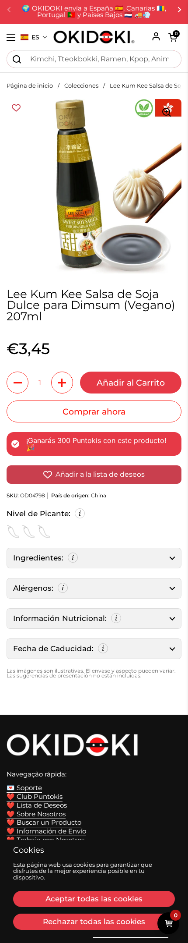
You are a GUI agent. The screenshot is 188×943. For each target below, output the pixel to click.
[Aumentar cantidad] (62, 383)
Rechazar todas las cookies (94, 921)
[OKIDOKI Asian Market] (94, 37)
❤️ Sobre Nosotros (36, 814)
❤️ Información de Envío (46, 831)
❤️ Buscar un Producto (44, 822)
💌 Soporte (24, 788)
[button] (34, 37)
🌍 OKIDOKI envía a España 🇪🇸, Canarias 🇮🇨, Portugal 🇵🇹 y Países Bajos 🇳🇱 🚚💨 (94, 11)
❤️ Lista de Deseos (37, 805)
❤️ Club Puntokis (35, 797)
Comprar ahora (94, 411)
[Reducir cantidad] (17, 383)
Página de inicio (30, 85)
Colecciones (81, 85)
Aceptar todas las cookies (94, 898)
